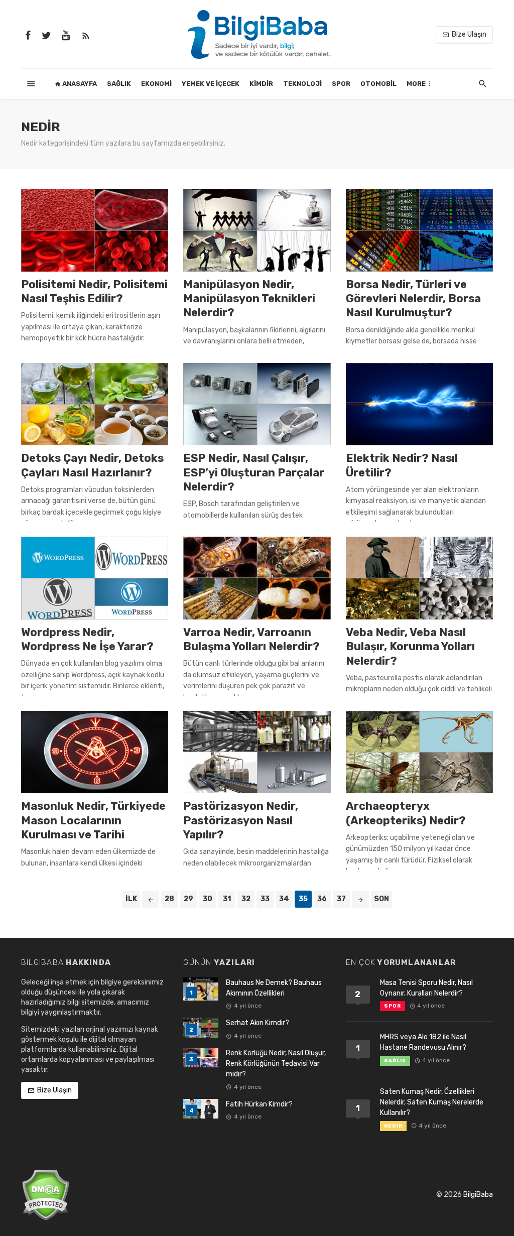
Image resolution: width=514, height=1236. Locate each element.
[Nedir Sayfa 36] (360, 899)
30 (207, 899)
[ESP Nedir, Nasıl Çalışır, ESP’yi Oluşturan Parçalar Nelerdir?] (256, 404)
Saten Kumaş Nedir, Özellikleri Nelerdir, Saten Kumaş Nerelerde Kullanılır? (431, 1102)
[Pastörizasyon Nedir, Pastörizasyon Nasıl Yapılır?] (256, 752)
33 (265, 899)
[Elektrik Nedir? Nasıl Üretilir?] (419, 404)
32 (245, 899)
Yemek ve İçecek (210, 83)
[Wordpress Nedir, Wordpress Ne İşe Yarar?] (94, 578)
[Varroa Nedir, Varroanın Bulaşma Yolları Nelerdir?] (256, 578)
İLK (131, 899)
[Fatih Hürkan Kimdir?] (200, 1109)
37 (341, 899)
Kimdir (261, 83)
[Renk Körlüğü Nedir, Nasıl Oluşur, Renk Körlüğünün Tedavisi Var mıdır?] (200, 1057)
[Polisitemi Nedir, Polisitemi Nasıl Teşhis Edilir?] (94, 230)
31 (227, 899)
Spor (341, 83)
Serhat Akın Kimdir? (257, 1023)
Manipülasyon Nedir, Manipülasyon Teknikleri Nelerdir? (249, 298)
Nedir (393, 1126)
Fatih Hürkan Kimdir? (259, 1104)
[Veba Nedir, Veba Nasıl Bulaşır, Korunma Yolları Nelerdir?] (419, 578)
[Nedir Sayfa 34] (150, 899)
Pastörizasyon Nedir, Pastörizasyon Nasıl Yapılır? (240, 820)
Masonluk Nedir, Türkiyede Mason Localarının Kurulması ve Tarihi (93, 820)
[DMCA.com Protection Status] (45, 1194)
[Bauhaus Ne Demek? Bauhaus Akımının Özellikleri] (200, 989)
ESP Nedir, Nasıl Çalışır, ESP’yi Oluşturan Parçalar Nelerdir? (253, 472)
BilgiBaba (478, 1194)
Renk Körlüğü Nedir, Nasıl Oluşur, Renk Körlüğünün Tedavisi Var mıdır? (276, 1063)
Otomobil (378, 83)
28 (169, 899)
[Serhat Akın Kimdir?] (200, 1027)
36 (322, 899)
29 (188, 899)
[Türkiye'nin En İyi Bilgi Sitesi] (257, 34)
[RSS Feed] (86, 34)
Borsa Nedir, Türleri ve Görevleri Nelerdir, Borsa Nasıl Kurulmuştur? (413, 298)
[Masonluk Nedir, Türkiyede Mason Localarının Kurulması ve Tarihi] (94, 752)
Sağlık (119, 83)
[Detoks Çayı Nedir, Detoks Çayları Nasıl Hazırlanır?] (94, 404)
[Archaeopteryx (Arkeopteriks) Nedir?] (419, 752)
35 (303, 899)
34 (284, 899)
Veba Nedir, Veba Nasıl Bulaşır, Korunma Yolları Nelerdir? (410, 646)
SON (381, 899)
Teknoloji (302, 83)
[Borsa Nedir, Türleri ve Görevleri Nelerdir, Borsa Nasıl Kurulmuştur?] (419, 230)
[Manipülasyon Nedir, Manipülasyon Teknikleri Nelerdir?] (256, 230)
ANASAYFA (79, 83)
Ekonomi (156, 83)
